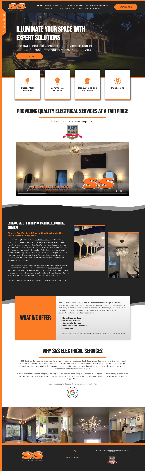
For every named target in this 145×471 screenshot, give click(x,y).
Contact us (12, 281)
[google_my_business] (75, 451)
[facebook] (70, 451)
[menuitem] (40, 5)
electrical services (42, 240)
